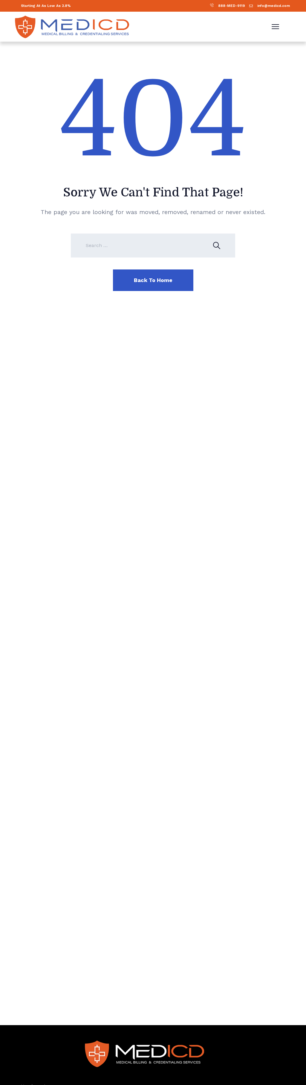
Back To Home (153, 280)
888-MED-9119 (231, 6)
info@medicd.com (273, 6)
